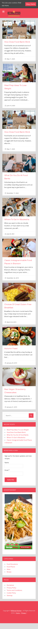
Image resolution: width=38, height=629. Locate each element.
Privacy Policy (11, 588)
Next (10, 24)
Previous (6, 24)
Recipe (9, 572)
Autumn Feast (11, 348)
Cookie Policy (11, 593)
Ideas (8, 569)
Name (7, 463)
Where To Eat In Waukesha (16, 219)
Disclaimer (10, 585)
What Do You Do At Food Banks (17, 435)
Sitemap (9, 595)
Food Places (11, 567)
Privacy (23, 613)
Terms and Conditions (14, 590)
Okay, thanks (30, 4)
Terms (18, 613)
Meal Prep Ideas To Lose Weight (18, 430)
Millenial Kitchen (16, 611)
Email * (7, 470)
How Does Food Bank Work (17, 42)
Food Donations (12, 564)
